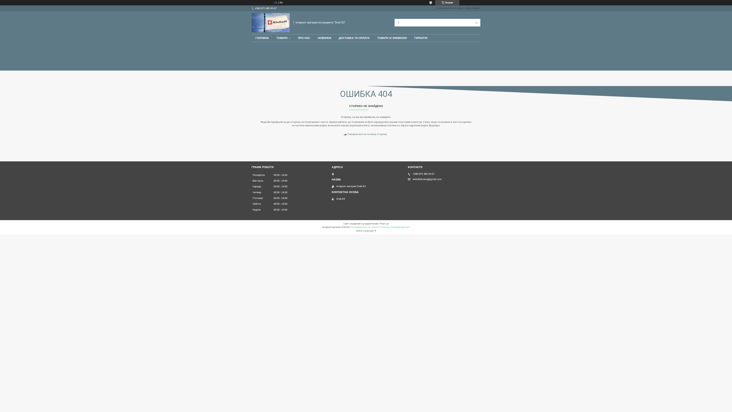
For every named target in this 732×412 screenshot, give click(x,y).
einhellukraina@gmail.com (427, 179)
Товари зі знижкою (392, 37)
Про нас (304, 37)
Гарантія (420, 37)
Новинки (324, 37)
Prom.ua (384, 223)
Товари (281, 37)
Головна (262, 37)
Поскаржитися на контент (365, 227)
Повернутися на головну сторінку (367, 134)
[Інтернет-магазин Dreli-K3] (271, 22)
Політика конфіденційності (395, 227)
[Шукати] (476, 23)
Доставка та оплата (354, 37)
